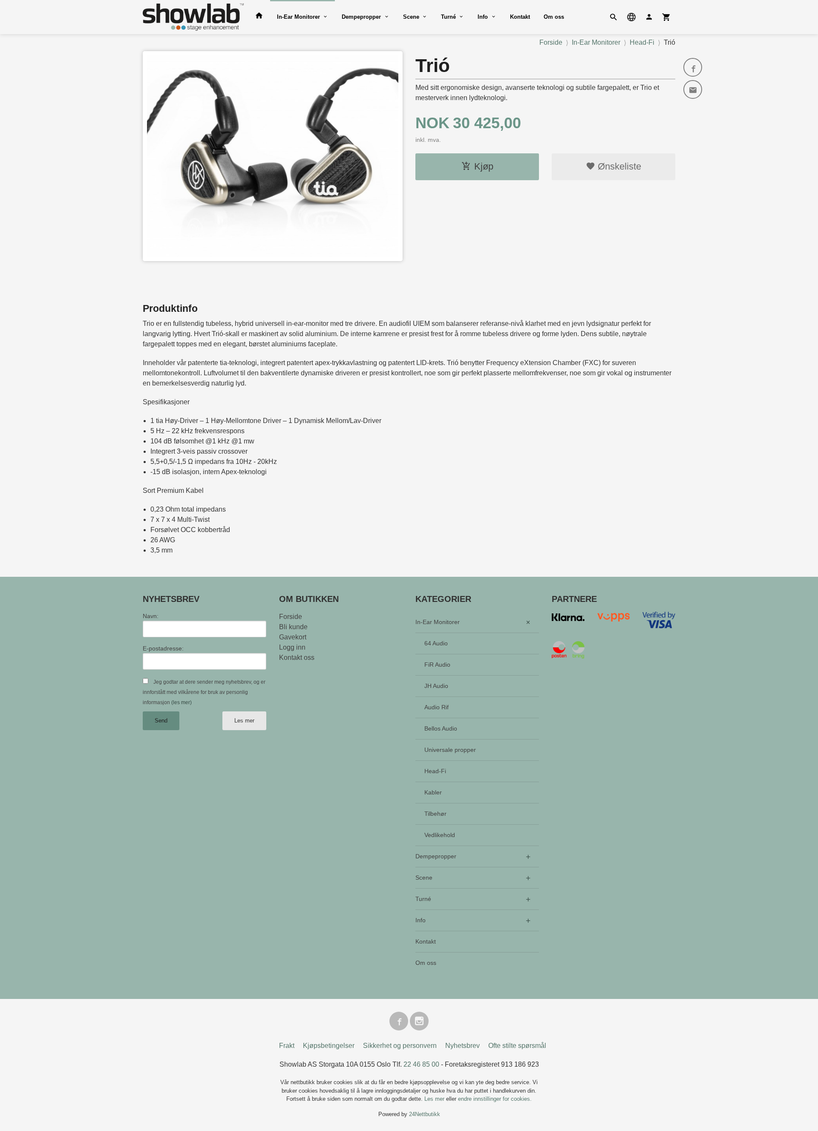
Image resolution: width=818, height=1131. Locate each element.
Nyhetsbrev (462, 1045)
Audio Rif (436, 707)
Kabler (433, 792)
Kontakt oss (296, 657)
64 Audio (436, 643)
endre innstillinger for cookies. (495, 1099)
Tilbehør (435, 813)
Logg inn (292, 647)
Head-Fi (435, 771)
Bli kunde (293, 626)
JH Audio (436, 685)
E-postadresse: (163, 648)
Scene (411, 17)
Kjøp (483, 166)
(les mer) (181, 702)
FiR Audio (437, 664)
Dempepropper (361, 17)
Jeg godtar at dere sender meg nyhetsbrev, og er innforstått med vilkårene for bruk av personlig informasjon (204, 692)
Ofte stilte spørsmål (517, 1045)
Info (483, 17)
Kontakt (520, 17)
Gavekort (292, 637)
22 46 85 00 (421, 1064)
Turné (448, 17)
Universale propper (450, 749)
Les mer (244, 720)
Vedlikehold (439, 835)
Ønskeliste (618, 166)
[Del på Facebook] (692, 67)
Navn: (150, 616)
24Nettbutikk (424, 1114)
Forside (550, 42)
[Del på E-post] (692, 89)
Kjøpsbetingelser (328, 1045)
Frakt (286, 1045)
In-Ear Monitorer (298, 17)
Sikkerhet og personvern (400, 1045)
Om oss (554, 17)
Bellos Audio (440, 728)
